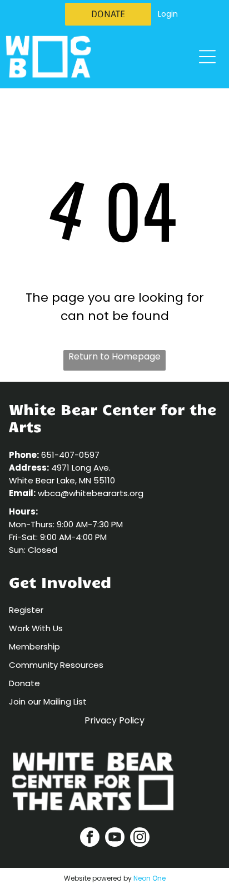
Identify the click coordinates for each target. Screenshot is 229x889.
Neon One (149, 878)
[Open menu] (207, 56)
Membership (34, 646)
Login (168, 13)
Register (26, 610)
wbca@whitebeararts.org (90, 493)
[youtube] (115, 838)
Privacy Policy (114, 720)
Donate (24, 683)
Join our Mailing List (48, 701)
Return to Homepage (114, 356)
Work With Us (36, 628)
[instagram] (140, 838)
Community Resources (56, 665)
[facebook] (89, 838)
